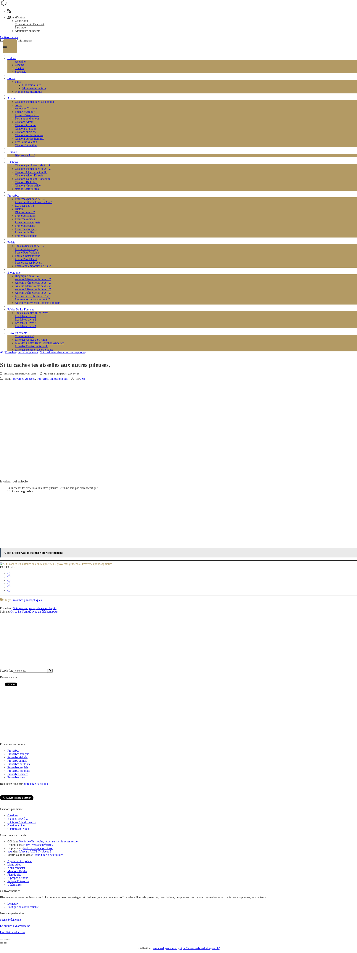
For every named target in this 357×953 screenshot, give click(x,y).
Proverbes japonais (26, 235)
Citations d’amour (25, 128)
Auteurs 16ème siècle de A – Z (33, 279)
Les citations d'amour (12, 932)
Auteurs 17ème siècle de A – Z (33, 282)
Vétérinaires (14, 884)
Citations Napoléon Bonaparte (32, 178)
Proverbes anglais (25, 215)
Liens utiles (14, 864)
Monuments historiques (28, 91)
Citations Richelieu (26, 182)
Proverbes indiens (25, 232)
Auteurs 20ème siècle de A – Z (33, 292)
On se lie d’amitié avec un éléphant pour (34, 611)
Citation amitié (16, 825)
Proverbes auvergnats (27, 222)
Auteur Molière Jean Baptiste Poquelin (37, 302)
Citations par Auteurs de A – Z (33, 165)
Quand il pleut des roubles (47, 854)
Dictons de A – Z (25, 212)
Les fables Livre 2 (25, 319)
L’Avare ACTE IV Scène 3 (35, 851)
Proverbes (13, 195)
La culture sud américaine (15, 925)
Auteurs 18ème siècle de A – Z (33, 286)
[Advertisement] (111, 406)
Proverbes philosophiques (52, 378)
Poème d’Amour (24, 111)
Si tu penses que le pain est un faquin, (35, 608)
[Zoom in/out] (8, 939)
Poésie (11, 242)
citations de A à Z (17, 818)
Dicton (19, 209)
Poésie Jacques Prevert (28, 262)
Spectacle (20, 71)
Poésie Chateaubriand (27, 255)
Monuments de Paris (34, 88)
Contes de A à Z (24, 336)
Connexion (21, 20)
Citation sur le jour (18, 828)
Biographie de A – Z (27, 276)
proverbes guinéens (28, 352)
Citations (12, 162)
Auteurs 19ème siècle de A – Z (33, 289)
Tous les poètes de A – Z (29, 245)
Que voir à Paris (31, 85)
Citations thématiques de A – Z (33, 168)
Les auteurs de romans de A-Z (32, 299)
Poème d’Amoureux (27, 115)
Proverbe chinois (17, 760)
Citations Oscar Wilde (28, 185)
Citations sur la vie (26, 131)
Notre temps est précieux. (38, 844)
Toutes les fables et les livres (31, 312)
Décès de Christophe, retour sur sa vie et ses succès (49, 841)
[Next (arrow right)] (5, 943)
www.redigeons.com (165, 948)
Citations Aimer (24, 121)
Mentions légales (17, 871)
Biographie (13, 272)
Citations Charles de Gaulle (31, 172)
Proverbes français (25, 229)
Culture (11, 58)
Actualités (21, 61)
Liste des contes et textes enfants (34, 349)
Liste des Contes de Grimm (31, 339)
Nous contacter (16, 867)
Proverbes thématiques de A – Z (33, 202)
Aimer (18, 105)
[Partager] (8, 573)
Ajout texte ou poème (27, 30)
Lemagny (13, 903)
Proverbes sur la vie (18, 764)
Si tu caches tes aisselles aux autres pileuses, (63, 352)
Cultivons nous (9, 37)
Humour (12, 152)
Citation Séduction (26, 145)
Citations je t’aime (25, 125)
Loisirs (11, 78)
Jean (83, 378)
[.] (1, 352)
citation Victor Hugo (27, 188)
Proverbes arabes (25, 219)
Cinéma (19, 64)
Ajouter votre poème (19, 861)
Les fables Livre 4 (25, 326)
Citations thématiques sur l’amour (34, 101)
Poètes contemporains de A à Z (33, 265)
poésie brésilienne (10, 919)
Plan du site (14, 874)
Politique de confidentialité (23, 907)
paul (9, 851)
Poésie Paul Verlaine (27, 252)
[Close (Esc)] (1, 939)
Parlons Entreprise (18, 881)
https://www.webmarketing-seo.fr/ (200, 948)
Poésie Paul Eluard (26, 259)
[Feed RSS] (9, 11)
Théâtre (19, 68)
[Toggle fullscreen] (5, 939)
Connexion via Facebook (29, 24)
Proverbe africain (17, 757)
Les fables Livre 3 (25, 322)
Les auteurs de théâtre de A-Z (32, 296)
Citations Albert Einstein (29, 175)
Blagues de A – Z (25, 155)
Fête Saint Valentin (26, 142)
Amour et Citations (26, 108)
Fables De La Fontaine (20, 309)
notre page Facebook (35, 783)
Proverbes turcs (16, 777)
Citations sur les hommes (29, 138)
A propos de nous (17, 877)
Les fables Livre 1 (25, 316)
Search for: (6, 670)
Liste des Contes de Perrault (31, 346)
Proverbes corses (25, 225)
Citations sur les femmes (29, 135)
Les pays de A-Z (24, 205)
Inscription (21, 27)
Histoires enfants (17, 332)
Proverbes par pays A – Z (30, 198)
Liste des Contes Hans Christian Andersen (39, 343)
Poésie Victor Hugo (26, 249)
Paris (18, 81)
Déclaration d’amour (27, 118)
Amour (11, 98)
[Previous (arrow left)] (1, 943)
